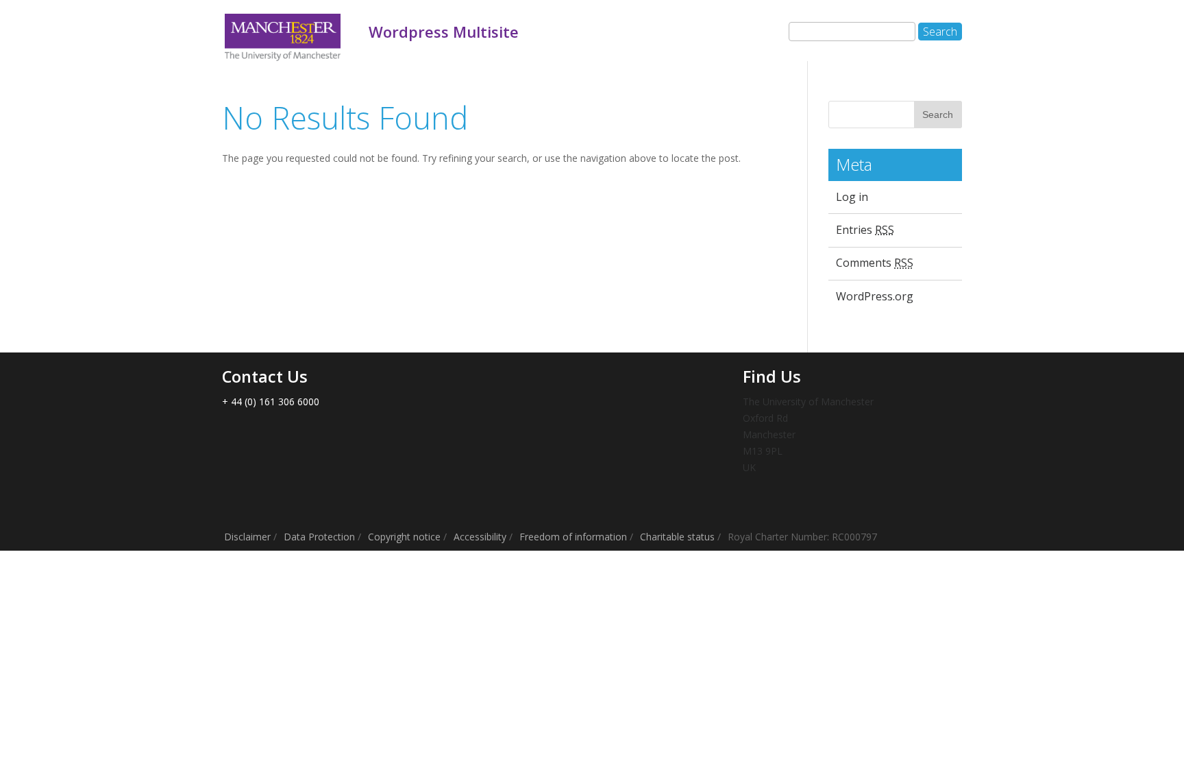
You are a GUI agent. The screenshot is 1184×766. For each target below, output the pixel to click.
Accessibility (480, 536)
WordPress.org (874, 296)
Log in (852, 196)
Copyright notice (404, 536)
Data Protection (319, 536)
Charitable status (677, 536)
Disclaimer (247, 536)
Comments (874, 262)
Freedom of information (573, 536)
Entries (865, 229)
